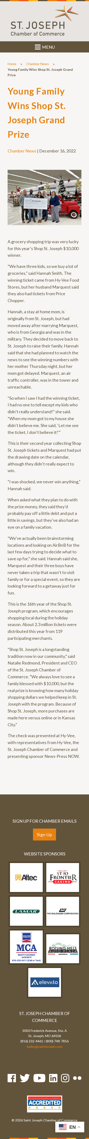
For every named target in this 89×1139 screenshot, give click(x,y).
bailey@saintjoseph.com (44, 1046)
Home (12, 64)
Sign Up (44, 834)
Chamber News (37, 64)
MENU (48, 47)
